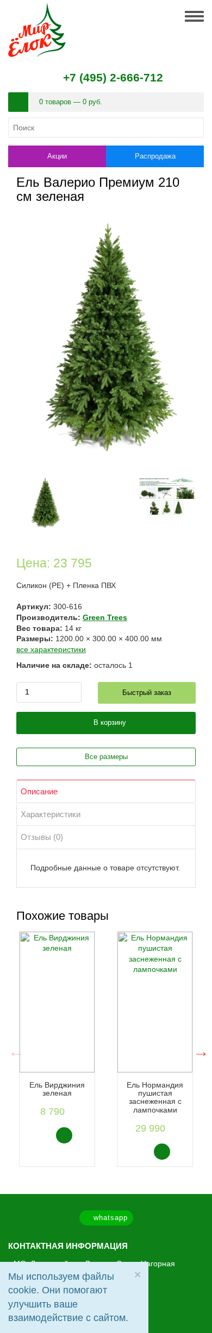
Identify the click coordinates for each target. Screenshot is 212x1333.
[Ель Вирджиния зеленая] (57, 1002)
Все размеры (106, 757)
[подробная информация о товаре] (82, 1135)
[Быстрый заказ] (42, 1135)
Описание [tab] (39, 791)
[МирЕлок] (37, 7)
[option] (57, 1049)
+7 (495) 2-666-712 (113, 77)
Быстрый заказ (146, 692)
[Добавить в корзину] (64, 1135)
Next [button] (198, 1049)
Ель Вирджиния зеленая (57, 1089)
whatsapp (109, 1218)
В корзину (108, 722)
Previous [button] (13, 1049)
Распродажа (155, 156)
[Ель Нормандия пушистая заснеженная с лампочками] (154, 1002)
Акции (57, 156)
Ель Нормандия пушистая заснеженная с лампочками (155, 1097)
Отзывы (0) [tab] (42, 837)
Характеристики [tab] (50, 814)
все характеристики (51, 649)
